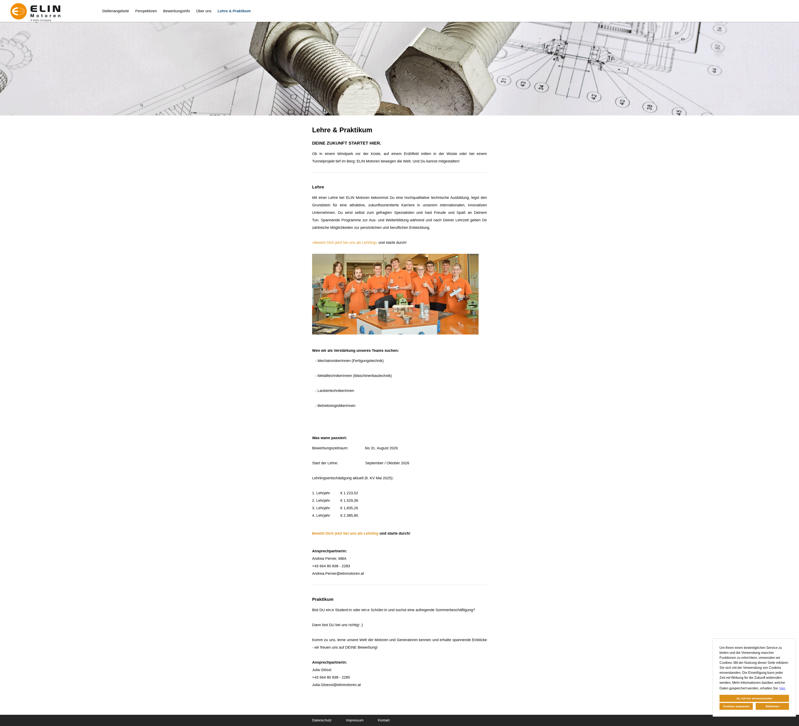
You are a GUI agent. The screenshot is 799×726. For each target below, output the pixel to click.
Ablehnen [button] (772, 706)
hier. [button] (782, 688)
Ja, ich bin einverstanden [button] (754, 698)
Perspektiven (146, 11)
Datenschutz (322, 720)
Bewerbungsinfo (176, 11)
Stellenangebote (115, 11)
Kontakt (384, 720)
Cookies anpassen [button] (736, 706)
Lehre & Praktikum (234, 11)
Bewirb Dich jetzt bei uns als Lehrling (344, 242)
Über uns (203, 11)
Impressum (355, 720)
